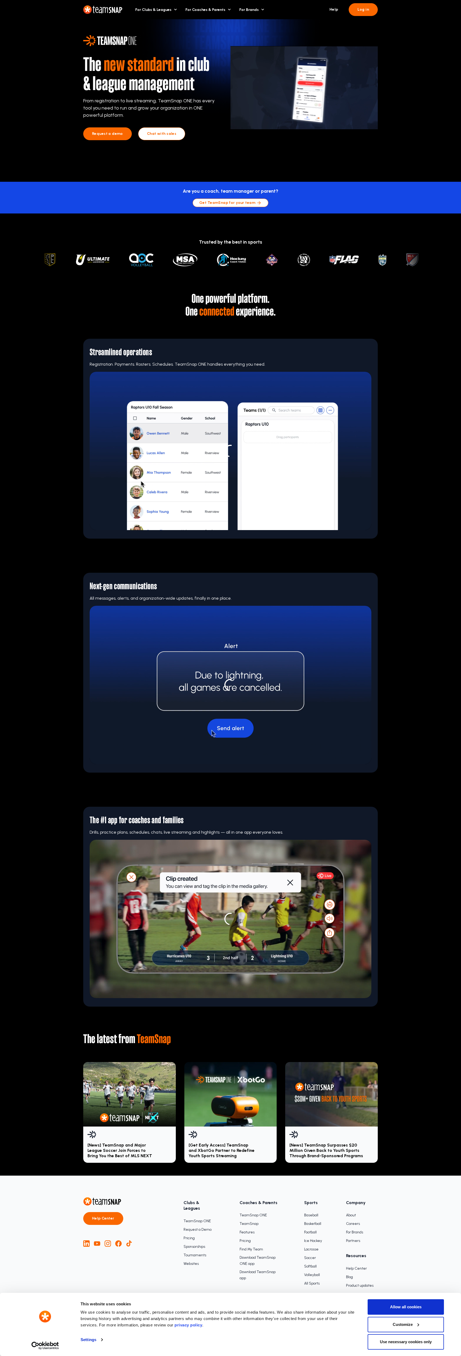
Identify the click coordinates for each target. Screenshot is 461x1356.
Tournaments (195, 1255)
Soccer (310, 1258)
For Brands (249, 9)
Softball (310, 1266)
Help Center (103, 1218)
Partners (353, 1240)
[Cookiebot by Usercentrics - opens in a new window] (45, 1346)
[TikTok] (129, 1243)
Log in (363, 9)
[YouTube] (97, 1243)
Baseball (311, 1215)
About (351, 1215)
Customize (403, 1324)
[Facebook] (118, 1243)
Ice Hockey (313, 1240)
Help (333, 9)
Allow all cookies (406, 1307)
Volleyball (312, 1275)
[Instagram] (108, 1243)
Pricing (189, 1238)
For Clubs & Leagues (153, 9)
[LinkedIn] (86, 1243)
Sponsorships (194, 1246)
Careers (353, 1223)
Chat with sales (161, 133)
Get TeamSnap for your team (227, 202)
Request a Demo (198, 1229)
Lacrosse (311, 1249)
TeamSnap (249, 1223)
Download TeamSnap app (258, 1275)
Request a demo (107, 133)
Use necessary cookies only (406, 1341)
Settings (88, 1339)
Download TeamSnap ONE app (258, 1260)
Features (247, 1232)
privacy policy (188, 1325)
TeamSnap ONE (197, 1221)
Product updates (359, 1285)
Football (310, 1232)
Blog (349, 1277)
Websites (191, 1263)
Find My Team (251, 1249)
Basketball (312, 1223)
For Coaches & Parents (205, 9)
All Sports (312, 1283)
